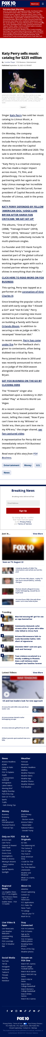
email (34, 1011)
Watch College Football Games (27, 967)
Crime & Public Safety (7, 768)
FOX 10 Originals (26, 838)
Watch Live (35, 4)
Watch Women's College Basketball (28, 990)
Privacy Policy (25, 522)
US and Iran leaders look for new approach (23, 701)
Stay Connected (27, 924)
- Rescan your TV (27, 913)
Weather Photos (27, 781)
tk (25, 1011)
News (7, 472)
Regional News (6, 887)
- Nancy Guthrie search (8, 865)
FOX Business (21, 62)
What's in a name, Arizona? (28, 879)
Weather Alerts (26, 776)
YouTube (5, 961)
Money (27, 465)
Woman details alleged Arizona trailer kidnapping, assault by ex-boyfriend (28, 591)
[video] (23, 687)
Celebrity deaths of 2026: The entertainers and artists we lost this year (29, 570)
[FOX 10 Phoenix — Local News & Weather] (9, 4)
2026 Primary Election (26, 815)
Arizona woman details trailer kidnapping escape (13, 718)
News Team (25, 908)
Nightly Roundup (8, 791)
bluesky (30, 1011)
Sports (4, 799)
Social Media (8, 957)
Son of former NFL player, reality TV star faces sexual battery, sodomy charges (29, 580)
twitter (12, 1011)
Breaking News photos (27, 945)
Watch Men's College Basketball (28, 985)
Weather (25, 758)
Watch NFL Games (28, 964)
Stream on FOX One (26, 959)
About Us (26, 885)
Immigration (6, 783)
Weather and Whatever (26, 874)
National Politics (27, 828)
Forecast (24, 762)
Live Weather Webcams (7, 932)
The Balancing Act (28, 845)
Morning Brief (7, 788)
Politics (25, 811)
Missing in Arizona (9, 861)
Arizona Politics (27, 822)
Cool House (6, 850)
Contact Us (25, 895)
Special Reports (8, 869)
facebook (7, 1011)
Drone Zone (6, 853)
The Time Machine (28, 867)
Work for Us (25, 916)
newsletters (39, 1011)
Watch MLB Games (28, 971)
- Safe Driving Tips (9, 805)
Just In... (6, 533)
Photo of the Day (27, 949)
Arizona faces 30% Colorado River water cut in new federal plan (28, 600)
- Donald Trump (27, 830)
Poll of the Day (7, 794)
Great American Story (27, 858)
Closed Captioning (28, 892)
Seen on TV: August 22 (13, 562)
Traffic (4, 802)
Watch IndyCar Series (26, 980)
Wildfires (24, 770)
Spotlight (5, 872)
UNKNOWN (25, 870)
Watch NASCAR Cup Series (28, 975)
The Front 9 (25, 854)
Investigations (7, 856)
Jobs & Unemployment (8, 821)
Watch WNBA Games (26, 995)
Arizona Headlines (9, 762)
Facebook (5, 969)
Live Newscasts (8, 928)
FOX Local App (7, 941)
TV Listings (25, 911)
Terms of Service (24, 524)
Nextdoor (5, 980)
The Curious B (26, 848)
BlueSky (5, 978)
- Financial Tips (7, 828)
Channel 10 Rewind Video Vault (9, 846)
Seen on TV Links (8, 797)
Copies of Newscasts (25, 898)
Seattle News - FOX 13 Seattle (9, 903)
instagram (16, 1011)
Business (5, 814)
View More (38, 533)
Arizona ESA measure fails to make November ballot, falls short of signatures (28, 638)
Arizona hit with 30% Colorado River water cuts (15, 708)
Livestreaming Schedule (7, 937)
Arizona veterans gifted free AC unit (15, 728)
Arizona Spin (6, 840)
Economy (5, 817)
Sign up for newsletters (25, 935)
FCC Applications (27, 902)
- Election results (27, 819)
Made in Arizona (8, 859)
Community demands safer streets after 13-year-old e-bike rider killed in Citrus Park (29, 628)
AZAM (4, 764)
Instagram (6, 966)
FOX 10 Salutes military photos (27, 940)
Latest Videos (9, 672)
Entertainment (31, 62)
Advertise (24, 889)
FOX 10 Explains (8, 772)
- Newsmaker (26, 825)
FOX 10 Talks (26, 851)
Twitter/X (5, 972)
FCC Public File (26, 905)
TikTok (4, 964)
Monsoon (25, 764)
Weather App (26, 778)
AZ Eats (24, 843)
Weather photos (27, 952)
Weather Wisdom (27, 784)
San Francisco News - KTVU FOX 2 (9, 898)
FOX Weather (26, 787)
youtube (21, 1011)
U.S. (38, 465)
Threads (5, 975)
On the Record (26, 864)
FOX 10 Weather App (8, 945)
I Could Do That (27, 861)
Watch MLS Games (28, 999)
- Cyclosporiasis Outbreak (8, 779)
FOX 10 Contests (27, 928)
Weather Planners (28, 773)
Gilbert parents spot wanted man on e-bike (16, 739)
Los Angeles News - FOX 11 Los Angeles (9, 893)
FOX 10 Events (26, 931)
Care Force (6, 843)
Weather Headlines (28, 767)
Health (4, 775)
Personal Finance (8, 825)
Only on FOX (8, 836)
